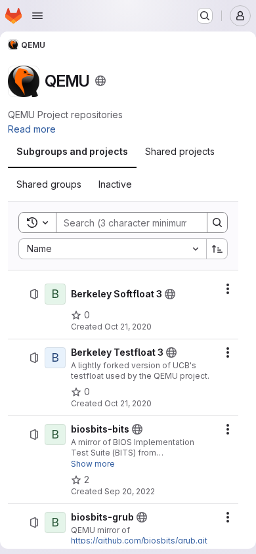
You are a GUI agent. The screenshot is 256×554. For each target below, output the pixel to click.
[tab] (72, 151)
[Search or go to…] (205, 16)
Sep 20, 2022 (129, 491)
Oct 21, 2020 (128, 326)
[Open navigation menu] (37, 15)
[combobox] (112, 248)
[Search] (217, 222)
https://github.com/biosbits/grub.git (139, 540)
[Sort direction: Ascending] (217, 248)
